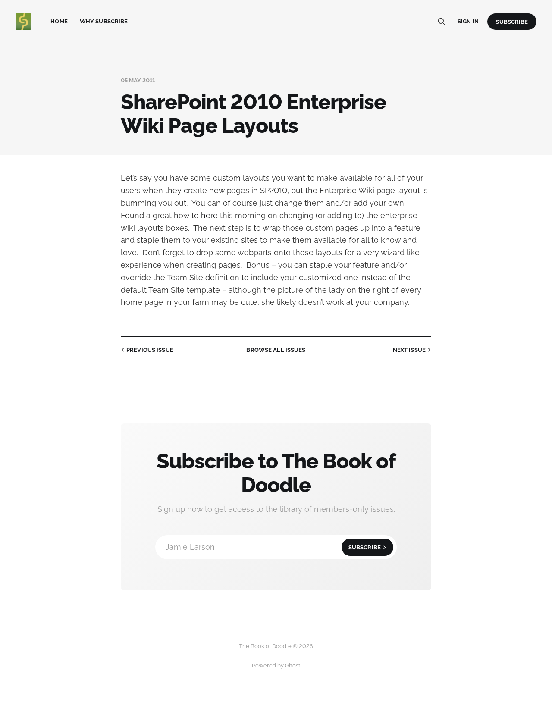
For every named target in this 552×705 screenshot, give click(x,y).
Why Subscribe (104, 21)
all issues (275, 350)
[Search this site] (441, 21)
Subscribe (512, 22)
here (209, 215)
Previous (149, 350)
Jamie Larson (273, 546)
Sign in (468, 21)
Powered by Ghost (276, 665)
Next (409, 350)
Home (59, 21)
